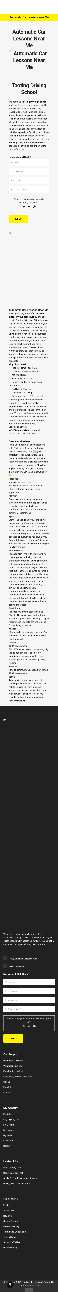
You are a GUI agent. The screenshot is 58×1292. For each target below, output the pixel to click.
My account (9, 1130)
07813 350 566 (28, 433)
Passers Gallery (11, 1226)
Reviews (7, 1215)
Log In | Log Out (11, 1119)
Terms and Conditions (14, 1231)
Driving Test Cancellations (16, 1183)
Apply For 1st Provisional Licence (20, 1178)
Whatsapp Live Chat (13, 1066)
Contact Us (9, 1092)
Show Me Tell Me (11, 1242)
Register (7, 1114)
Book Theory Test (12, 1167)
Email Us (7, 1087)
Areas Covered (10, 1210)
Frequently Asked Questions (17, 1076)
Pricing (6, 1205)
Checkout (8, 1140)
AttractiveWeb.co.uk (29, 1285)
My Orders (8, 1124)
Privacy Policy (10, 1247)
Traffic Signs (9, 1237)
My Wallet (8, 1135)
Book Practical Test (13, 1173)
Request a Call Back (13, 1060)
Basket (6, 1146)
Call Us (6, 1081)
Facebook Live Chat (13, 1071)
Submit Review (10, 1221)
